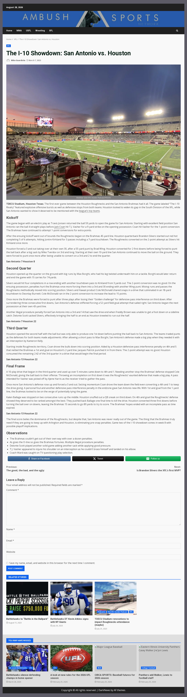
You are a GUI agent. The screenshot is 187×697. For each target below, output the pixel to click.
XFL (51, 30)
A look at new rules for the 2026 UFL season (71, 658)
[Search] (177, 31)
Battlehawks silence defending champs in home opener (27, 658)
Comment (12, 490)
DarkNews (104, 690)
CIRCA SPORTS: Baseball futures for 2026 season (116, 658)
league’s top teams (89, 210)
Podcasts (101, 612)
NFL (54, 612)
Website (10, 551)
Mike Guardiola (18, 60)
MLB (99, 668)
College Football (148, 668)
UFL (30, 668)
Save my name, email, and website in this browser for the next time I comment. (52, 563)
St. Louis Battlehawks (18, 668)
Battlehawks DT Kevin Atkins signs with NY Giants (71, 598)
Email (10, 540)
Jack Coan (59, 226)
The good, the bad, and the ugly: (25, 468)
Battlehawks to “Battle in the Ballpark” (27, 598)
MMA (19, 30)
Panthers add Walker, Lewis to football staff (160, 658)
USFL (28, 30)
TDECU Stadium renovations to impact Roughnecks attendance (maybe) (116, 598)
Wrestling (40, 30)
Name (10, 529)
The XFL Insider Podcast (117, 612)
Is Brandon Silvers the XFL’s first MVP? (159, 468)
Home (9, 30)
